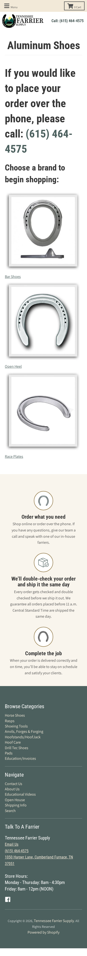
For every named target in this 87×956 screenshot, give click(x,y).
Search (10, 810)
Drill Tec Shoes (16, 747)
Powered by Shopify (43, 932)
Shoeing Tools (16, 726)
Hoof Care (13, 742)
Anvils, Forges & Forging (24, 731)
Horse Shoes (15, 715)
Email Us (11, 844)
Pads (9, 753)
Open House (15, 799)
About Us (12, 789)
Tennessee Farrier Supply (54, 920)
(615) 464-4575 (17, 851)
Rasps (9, 720)
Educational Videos (20, 794)
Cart (77, 7)
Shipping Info (16, 805)
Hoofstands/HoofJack (23, 737)
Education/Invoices (20, 758)
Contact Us (13, 783)
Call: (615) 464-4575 (67, 21)
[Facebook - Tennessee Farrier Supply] (8, 899)
